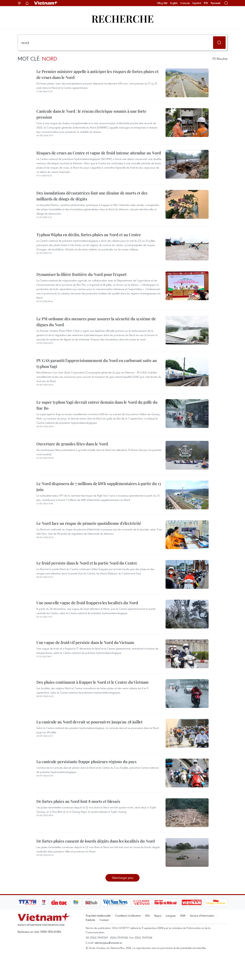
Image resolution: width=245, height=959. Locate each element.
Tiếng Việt (162, 3)
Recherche (122, 18)
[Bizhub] (91, 902)
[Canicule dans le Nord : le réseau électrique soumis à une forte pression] (187, 122)
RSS (147, 915)
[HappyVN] (215, 902)
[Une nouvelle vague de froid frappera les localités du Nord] (187, 614)
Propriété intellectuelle (98, 915)
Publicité (90, 920)
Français (185, 3)
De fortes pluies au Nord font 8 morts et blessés (78, 801)
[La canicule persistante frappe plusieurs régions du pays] (187, 773)
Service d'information (202, 915)
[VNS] (115, 902)
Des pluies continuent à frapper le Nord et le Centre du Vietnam (92, 682)
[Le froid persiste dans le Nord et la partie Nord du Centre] (187, 574)
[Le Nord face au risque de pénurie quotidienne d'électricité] (187, 534)
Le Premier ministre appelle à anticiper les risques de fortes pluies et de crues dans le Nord (97, 74)
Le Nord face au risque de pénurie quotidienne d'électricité (88, 523)
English (174, 3)
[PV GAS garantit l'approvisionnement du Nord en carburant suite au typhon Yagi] (187, 371)
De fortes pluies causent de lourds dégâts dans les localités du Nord (95, 841)
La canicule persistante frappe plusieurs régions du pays (86, 761)
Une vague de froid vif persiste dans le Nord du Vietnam (85, 642)
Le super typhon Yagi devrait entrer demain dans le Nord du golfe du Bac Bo (96, 405)
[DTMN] (165, 902)
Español (196, 3)
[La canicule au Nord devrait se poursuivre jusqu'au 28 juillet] (187, 733)
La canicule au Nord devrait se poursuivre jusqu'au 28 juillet (89, 721)
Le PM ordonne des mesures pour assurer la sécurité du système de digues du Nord (96, 321)
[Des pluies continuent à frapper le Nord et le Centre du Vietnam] (187, 693)
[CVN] (141, 902)
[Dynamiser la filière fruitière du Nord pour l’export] (187, 285)
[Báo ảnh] (191, 902)
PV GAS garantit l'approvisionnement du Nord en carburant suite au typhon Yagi (96, 363)
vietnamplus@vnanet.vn (108, 942)
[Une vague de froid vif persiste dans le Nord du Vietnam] (187, 653)
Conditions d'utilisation (128, 915)
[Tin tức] (59, 902)
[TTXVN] (27, 902)
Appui (157, 915)
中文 (206, 3)
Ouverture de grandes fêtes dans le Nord (72, 443)
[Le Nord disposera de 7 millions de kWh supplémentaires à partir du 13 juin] (187, 495)
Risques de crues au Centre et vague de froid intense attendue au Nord (98, 152)
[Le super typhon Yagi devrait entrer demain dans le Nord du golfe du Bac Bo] (187, 413)
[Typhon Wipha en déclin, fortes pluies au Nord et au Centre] (187, 246)
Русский (215, 3)
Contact (104, 920)
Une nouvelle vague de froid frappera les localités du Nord (87, 602)
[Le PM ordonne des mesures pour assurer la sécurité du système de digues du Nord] (187, 330)
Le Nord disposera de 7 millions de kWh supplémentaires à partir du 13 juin (98, 486)
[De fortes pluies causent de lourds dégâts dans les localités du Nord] (187, 852)
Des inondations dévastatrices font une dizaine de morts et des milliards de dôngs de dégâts (91, 195)
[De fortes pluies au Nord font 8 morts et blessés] (187, 812)
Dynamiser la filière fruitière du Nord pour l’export (81, 274)
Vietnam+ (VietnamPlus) (46, 3)
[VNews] (43, 902)
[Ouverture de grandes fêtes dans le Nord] (187, 455)
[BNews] (76, 902)
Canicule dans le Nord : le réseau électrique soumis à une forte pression (91, 114)
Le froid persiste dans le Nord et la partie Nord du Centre (86, 563)
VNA (182, 915)
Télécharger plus (122, 878)
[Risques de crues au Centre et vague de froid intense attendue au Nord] (187, 164)
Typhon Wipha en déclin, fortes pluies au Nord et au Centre (88, 234)
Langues (171, 915)
